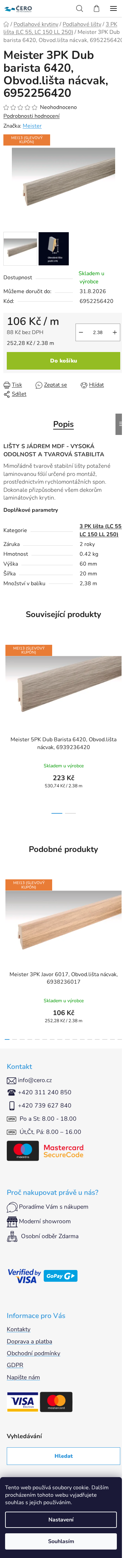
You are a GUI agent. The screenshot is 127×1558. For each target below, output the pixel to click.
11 (89, 1039)
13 (104, 1039)
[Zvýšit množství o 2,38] (115, 332)
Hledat (64, 1456)
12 (97, 1039)
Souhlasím (61, 1541)
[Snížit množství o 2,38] (81, 332)
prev (7, 681)
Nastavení (60, 1519)
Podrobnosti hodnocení (31, 116)
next (119, 681)
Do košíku (63, 361)
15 (120, 1039)
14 (112, 1039)
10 (82, 1039)
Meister (32, 126)
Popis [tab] (63, 424)
